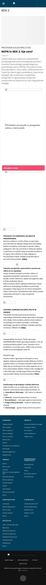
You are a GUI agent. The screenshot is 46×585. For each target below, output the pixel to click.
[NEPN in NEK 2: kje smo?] (23, 30)
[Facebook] (23, 578)
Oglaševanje (23, 563)
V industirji (27, 467)
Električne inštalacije (8, 531)
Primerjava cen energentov (10, 445)
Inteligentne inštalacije (9, 537)
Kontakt (34, 560)
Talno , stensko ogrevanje (10, 524)
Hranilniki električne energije (33, 424)
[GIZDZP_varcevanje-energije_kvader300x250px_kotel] (23, 103)
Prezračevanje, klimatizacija (30, 459)
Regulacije (5, 527)
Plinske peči (6, 449)
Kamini (4, 442)
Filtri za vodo (6, 510)
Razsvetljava (28, 430)
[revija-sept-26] (23, 195)
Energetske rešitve (30, 427)
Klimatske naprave (30, 473)
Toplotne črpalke (7, 424)
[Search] (41, 3)
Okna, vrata (6, 466)
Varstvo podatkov (22, 560)
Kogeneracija (6, 455)
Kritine (4, 463)
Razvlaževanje (28, 464)
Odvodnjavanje (7, 540)
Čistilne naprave (7, 513)
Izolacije (5, 469)
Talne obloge (6, 489)
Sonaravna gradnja (8, 492)
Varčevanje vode (8, 499)
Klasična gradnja (7, 479)
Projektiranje (6, 543)
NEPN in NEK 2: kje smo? (17, 51)
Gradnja (5, 459)
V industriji (5, 503)
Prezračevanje (28, 476)
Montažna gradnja (8, 476)
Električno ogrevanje (8, 452)
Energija (27, 420)
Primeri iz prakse (7, 436)
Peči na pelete (6, 427)
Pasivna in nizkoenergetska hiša (11, 472)
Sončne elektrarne (30, 433)
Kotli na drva (6, 439)
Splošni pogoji (9, 560)
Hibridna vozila (29, 513)
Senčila (4, 486)
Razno (4, 495)
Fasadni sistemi (7, 483)
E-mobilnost (29, 499)
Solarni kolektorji (7, 433)
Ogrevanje (6, 420)
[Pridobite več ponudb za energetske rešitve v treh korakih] (23, 142)
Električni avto (28, 510)
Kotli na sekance (7, 430)
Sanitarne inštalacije (9, 534)
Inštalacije (6, 520)
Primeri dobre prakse (8, 507)
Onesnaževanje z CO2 (31, 503)
